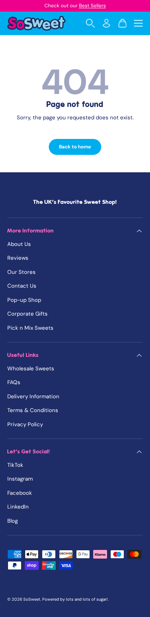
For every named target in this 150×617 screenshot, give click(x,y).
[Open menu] (138, 23)
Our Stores (21, 272)
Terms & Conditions (32, 410)
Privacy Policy (25, 424)
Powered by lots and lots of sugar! (75, 599)
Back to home (75, 147)
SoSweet (31, 599)
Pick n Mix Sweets (30, 328)
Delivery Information (33, 396)
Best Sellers (92, 6)
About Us (19, 244)
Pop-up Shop (24, 300)
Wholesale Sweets (30, 368)
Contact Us (21, 285)
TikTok (15, 465)
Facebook (19, 493)
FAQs (13, 382)
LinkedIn (18, 506)
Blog (12, 521)
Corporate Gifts (27, 313)
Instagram (20, 478)
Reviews (17, 258)
